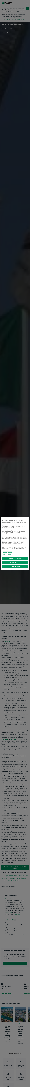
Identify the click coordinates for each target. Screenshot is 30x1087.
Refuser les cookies (15, 562)
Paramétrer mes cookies (15, 558)
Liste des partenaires (7, 554)
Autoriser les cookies (15, 566)
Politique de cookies (7, 552)
